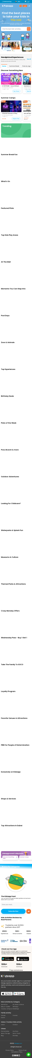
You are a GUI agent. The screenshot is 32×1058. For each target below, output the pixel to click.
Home (4, 66)
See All (29, 59)
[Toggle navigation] (29, 6)
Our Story (15, 1031)
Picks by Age (26, 66)
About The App (5, 1033)
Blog (2, 1035)
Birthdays (15, 1007)
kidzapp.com (18, 1043)
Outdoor (15, 1024)
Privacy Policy (10, 1050)
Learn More (7, 49)
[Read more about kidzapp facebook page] (13, 1055)
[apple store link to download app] (7, 992)
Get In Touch (16, 1033)
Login (24, 6)
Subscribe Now (13, 911)
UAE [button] (19, 1)
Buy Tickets (16, 91)
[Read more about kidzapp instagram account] (17, 1055)
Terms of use (22, 1050)
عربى (28, 1)
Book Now (27, 49)
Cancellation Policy (16, 1052)
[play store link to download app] (19, 992)
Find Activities (5, 1031)
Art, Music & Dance (18, 1004)
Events (3, 1017)
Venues (3, 1015)
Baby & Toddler (5, 1007)
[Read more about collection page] (16, 857)
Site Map (15, 1035)
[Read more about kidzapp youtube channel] (19, 1055)
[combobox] (13, 29)
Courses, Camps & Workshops (10, 1009)
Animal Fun (4, 1004)
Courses (15, 1015)
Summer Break (14, 66)
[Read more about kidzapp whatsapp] (15, 1055)
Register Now (16, 118)
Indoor (3, 1024)
